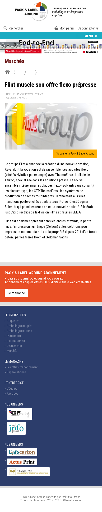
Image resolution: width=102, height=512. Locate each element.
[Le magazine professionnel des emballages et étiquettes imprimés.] (33, 11)
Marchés (12, 351)
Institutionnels (16, 341)
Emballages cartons (19, 331)
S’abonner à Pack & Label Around (75, 153)
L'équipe (12, 388)
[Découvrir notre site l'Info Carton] (22, 455)
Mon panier (67, 28)
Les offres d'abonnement (22, 367)
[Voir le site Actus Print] (22, 464)
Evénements (73, 36)
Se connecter (86, 28)
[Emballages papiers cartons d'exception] (28, 475)
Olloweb (68, 500)
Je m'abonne (16, 293)
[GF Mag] (19, 418)
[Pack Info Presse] (16, 433)
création (77, 500)
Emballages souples (42, 36)
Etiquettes (13, 36)
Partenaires (14, 336)
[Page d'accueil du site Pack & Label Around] (7, 72)
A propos (12, 393)
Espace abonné (16, 372)
